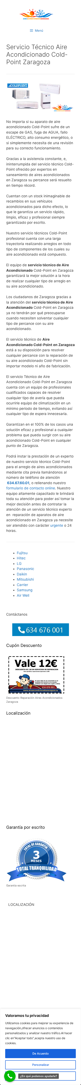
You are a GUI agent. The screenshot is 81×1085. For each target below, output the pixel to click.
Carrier (22, 585)
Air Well (23, 595)
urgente (57, 525)
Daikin (22, 574)
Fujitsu (22, 553)
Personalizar (40, 1064)
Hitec (21, 558)
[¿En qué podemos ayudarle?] (10, 1076)
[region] (40, 1047)
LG (19, 563)
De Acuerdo (40, 1053)
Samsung (24, 590)
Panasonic (25, 569)
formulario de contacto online (30, 488)
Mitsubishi (25, 579)
